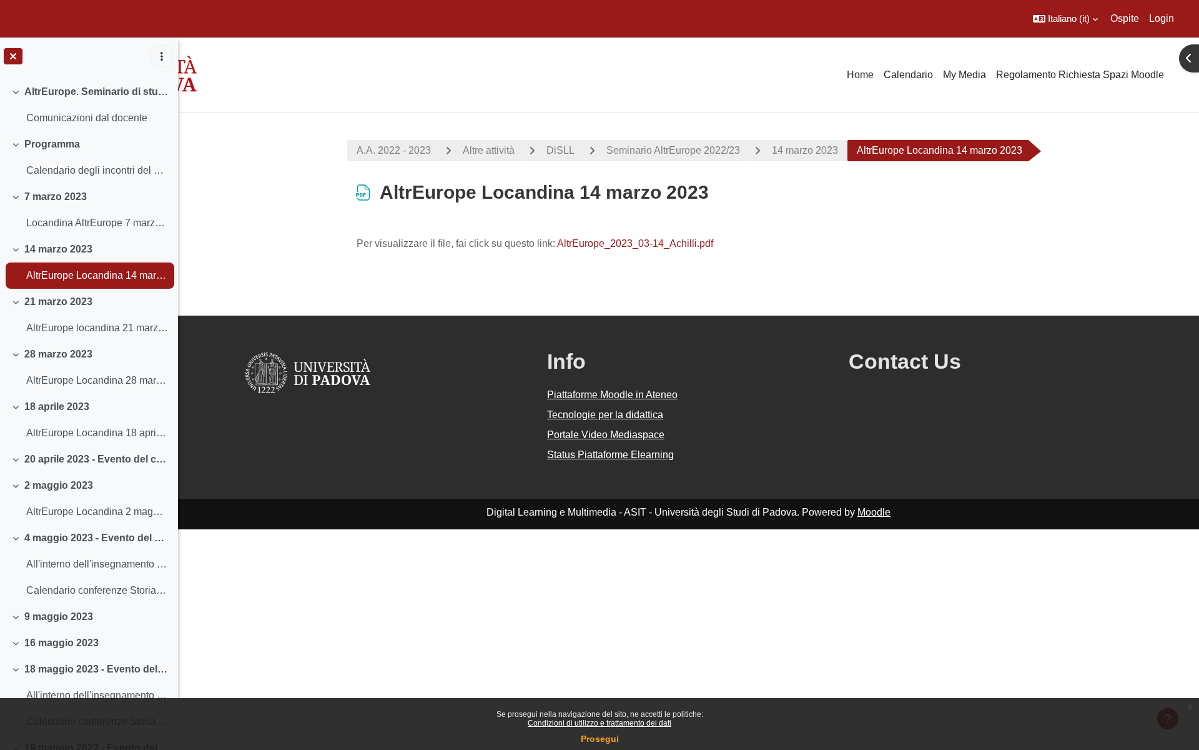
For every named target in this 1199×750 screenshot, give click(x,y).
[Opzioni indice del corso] (161, 56)
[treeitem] (89, 105)
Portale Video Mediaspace (605, 434)
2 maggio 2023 (58, 485)
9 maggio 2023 (58, 616)
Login (1161, 18)
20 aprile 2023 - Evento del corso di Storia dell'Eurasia (96, 459)
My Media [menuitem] (964, 74)
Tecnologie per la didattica (605, 414)
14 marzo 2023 (58, 249)
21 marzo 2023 (58, 301)
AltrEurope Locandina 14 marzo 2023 (97, 275)
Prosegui (600, 739)
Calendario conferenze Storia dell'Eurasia (97, 590)
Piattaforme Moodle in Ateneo (612, 394)
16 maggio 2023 (61, 643)
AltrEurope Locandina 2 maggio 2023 (97, 511)
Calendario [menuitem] (908, 74)
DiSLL (560, 150)
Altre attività (489, 150)
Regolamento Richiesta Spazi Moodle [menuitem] (1080, 74)
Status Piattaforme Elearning (610, 454)
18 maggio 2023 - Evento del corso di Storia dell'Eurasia (96, 669)
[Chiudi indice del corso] (13, 56)
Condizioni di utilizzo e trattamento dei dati (599, 723)
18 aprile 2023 (56, 406)
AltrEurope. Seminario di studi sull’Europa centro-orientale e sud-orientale (96, 91)
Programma (52, 144)
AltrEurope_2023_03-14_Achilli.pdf (635, 243)
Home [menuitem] (860, 74)
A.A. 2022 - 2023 (394, 150)
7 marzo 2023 (55, 196)
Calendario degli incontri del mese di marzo (97, 170)
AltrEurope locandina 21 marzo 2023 (97, 327)
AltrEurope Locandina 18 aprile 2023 (97, 433)
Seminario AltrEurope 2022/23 (673, 150)
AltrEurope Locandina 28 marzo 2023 (97, 380)
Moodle (874, 512)
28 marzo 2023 (58, 354)
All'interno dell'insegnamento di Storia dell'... (97, 564)
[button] (1065, 19)
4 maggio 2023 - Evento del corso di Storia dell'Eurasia (96, 537)
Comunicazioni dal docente (86, 117)
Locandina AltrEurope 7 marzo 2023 (97, 223)
